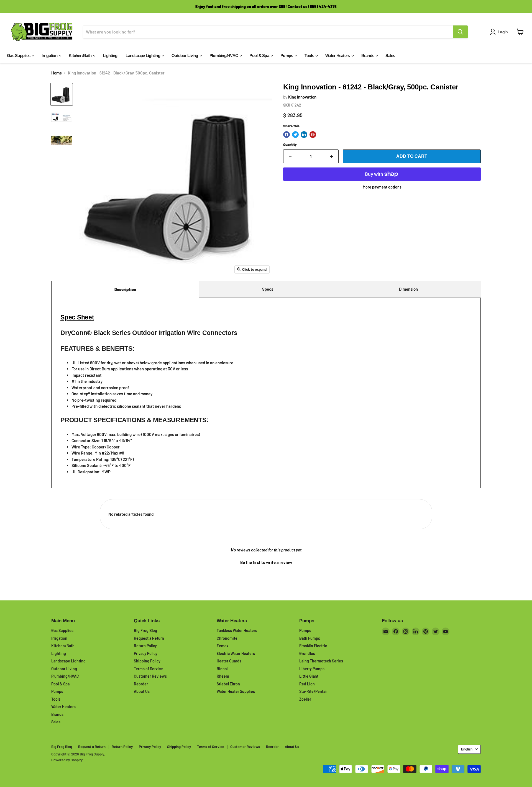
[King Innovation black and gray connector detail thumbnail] (62, 140)
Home (56, 73)
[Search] (460, 31)
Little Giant (308, 676)
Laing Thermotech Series (321, 661)
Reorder (141, 684)
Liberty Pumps (311, 668)
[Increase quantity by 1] (332, 156)
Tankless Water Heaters (237, 630)
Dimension (408, 289)
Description (125, 289)
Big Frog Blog (145, 630)
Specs (267, 289)
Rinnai (222, 668)
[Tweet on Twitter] (295, 134)
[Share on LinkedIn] (304, 134)
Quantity (290, 145)
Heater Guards (229, 661)
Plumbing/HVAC (224, 55)
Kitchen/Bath (80, 55)
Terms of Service (148, 668)
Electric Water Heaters (236, 653)
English (466, 749)
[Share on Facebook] (286, 134)
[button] (266, 561)
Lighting (110, 55)
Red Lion (307, 684)
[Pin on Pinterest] (313, 134)
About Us (142, 691)
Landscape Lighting (143, 55)
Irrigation (50, 55)
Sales (390, 55)
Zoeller (305, 699)
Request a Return (149, 638)
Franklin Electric (313, 645)
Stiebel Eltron (228, 684)
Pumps (287, 55)
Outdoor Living (185, 55)
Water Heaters (338, 55)
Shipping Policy (147, 661)
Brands (368, 55)
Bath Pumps (309, 638)
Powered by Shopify (67, 760)
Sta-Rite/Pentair (313, 691)
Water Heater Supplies (236, 691)
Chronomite (227, 638)
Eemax (222, 645)
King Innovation (302, 96)
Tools (310, 55)
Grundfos (307, 653)
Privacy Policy (145, 653)
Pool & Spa (259, 55)
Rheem (223, 676)
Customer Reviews (150, 676)
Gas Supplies (19, 55)
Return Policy (145, 645)
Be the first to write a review (266, 562)
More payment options (382, 187)
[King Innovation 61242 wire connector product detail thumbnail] (62, 117)
